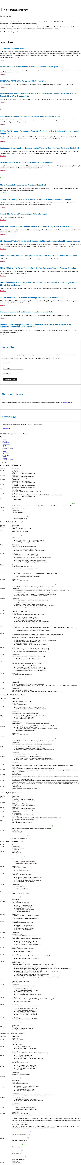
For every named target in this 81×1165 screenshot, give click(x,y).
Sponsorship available (32, 935)
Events (5, 441)
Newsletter (6, 442)
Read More (3, 60)
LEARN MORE (6, 428)
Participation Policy (8, 448)
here (11, 28)
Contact (5, 447)
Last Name (6, 368)
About (4, 445)
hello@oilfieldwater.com (66, 402)
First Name (6, 363)
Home (4, 439)
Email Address (7, 374)
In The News (6, 444)
